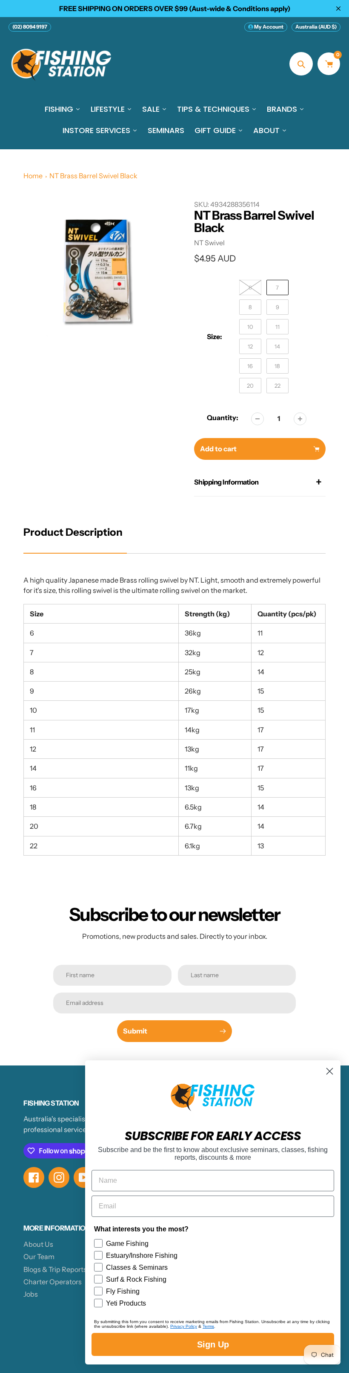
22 (277, 385)
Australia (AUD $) (316, 26)
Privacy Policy (183, 1326)
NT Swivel (209, 242)
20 (250, 385)
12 (250, 346)
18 (277, 366)
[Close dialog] (329, 1071)
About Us (38, 1244)
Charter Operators (52, 1281)
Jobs (30, 1294)
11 (277, 326)
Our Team (38, 1256)
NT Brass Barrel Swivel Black (93, 175)
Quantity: (222, 417)
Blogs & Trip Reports (55, 1269)
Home (33, 175)
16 (250, 366)
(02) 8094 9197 (29, 26)
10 (250, 326)
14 (277, 346)
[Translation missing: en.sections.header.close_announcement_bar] (338, 8)
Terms (208, 1326)
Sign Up (213, 1344)
